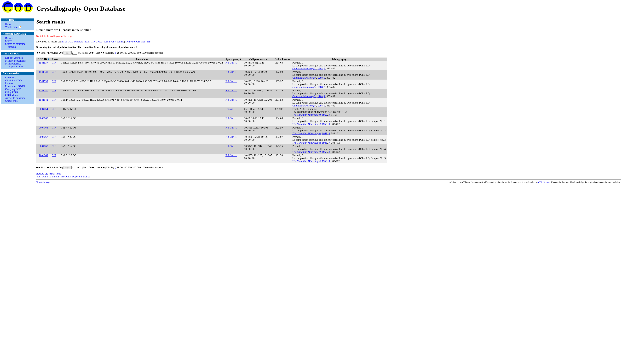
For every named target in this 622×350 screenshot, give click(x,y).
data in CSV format (114, 41)
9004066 (43, 127)
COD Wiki (10, 77)
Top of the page (43, 182)
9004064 (43, 109)
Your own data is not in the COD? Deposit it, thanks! (63, 176)
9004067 (43, 136)
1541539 (43, 81)
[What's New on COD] (19, 27)
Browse (9, 38)
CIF (54, 62)
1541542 (43, 99)
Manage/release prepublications (14, 65)
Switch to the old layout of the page (54, 36)
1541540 (43, 90)
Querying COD (13, 89)
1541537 (43, 62)
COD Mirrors (12, 95)
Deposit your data (14, 57)
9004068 (43, 146)
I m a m (229, 109)
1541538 (43, 71)
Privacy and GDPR (15, 86)
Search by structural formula (15, 45)
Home (8, 24)
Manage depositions (15, 60)
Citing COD (11, 92)
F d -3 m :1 (231, 62)
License (9, 83)
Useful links (11, 100)
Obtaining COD (13, 80)
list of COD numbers (72, 41)
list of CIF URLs (93, 41)
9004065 (43, 118)
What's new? (11, 27)
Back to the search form (48, 173)
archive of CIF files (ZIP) (138, 41)
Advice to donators (15, 98)
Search (8, 41)
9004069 (43, 155)
